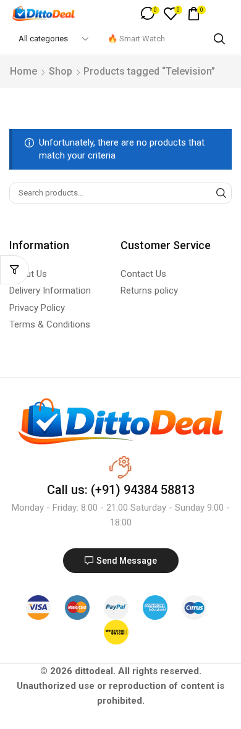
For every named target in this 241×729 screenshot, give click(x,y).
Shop (60, 71)
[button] (150, 14)
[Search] (219, 39)
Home (23, 71)
